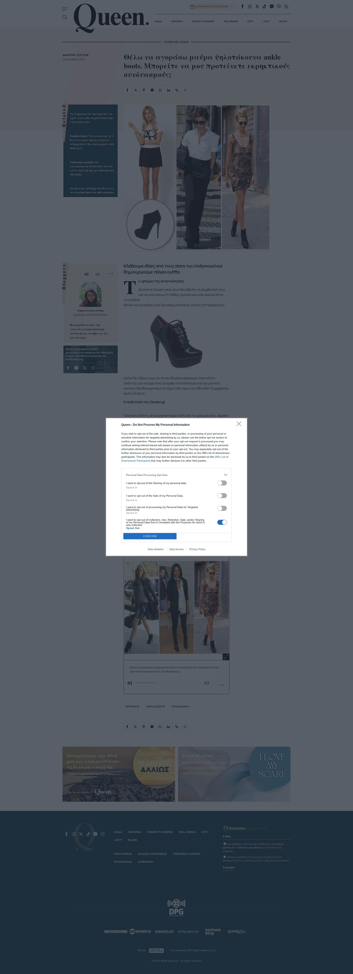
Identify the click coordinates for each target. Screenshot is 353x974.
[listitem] (176, 475)
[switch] (222, 482)
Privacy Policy (197, 549)
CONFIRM (150, 536)
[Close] (240, 425)
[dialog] (176, 487)
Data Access (176, 549)
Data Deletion (156, 549)
